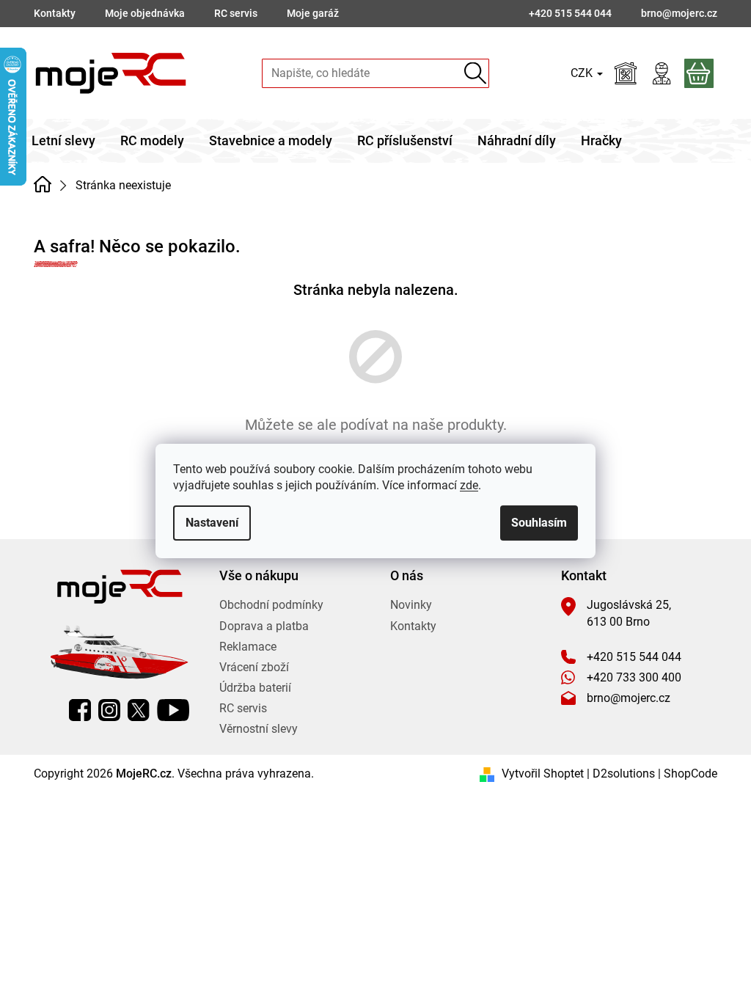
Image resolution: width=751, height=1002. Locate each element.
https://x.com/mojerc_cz (139, 710)
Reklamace (247, 647)
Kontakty (55, 13)
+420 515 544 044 (634, 657)
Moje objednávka (145, 13)
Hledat (475, 73)
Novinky (411, 605)
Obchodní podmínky (271, 605)
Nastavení (212, 523)
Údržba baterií (255, 688)
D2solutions (624, 773)
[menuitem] (63, 141)
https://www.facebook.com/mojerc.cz (80, 710)
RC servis (235, 13)
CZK (583, 73)
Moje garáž (313, 13)
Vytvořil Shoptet (543, 773)
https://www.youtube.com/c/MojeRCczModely (173, 710)
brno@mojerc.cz (628, 698)
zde (469, 485)
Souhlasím (539, 523)
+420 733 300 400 (634, 677)
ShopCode (690, 773)
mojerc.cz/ (109, 710)
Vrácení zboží (254, 667)
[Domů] (42, 184)
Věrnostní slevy (258, 729)
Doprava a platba (264, 626)
